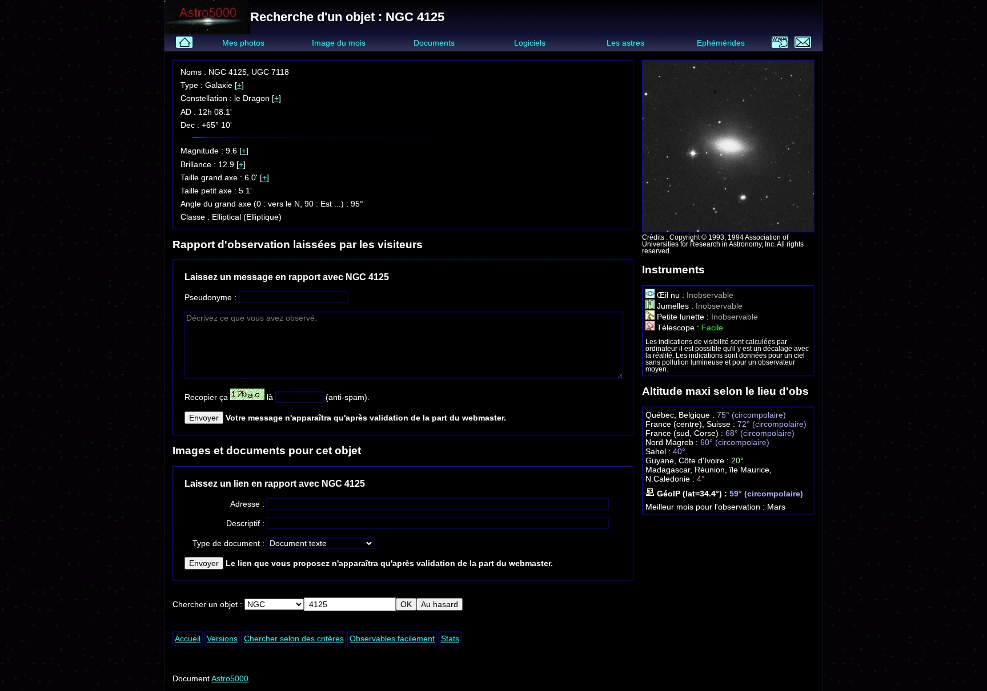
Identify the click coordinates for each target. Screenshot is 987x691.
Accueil (187, 638)
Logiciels (529, 42)
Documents (434, 42)
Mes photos (243, 42)
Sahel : (659, 451)
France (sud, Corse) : (685, 433)
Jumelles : (675, 305)
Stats (450, 638)
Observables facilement (392, 638)
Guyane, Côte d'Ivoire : (688, 460)
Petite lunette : (683, 316)
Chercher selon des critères (294, 638)
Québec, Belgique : (681, 414)
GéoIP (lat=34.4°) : (692, 493)
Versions (222, 638)
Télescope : (678, 327)
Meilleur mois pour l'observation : (706, 506)
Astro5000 (229, 678)
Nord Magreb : (672, 442)
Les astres (625, 42)
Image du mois (339, 42)
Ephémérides (721, 42)
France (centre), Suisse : (691, 424)
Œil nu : (671, 295)
